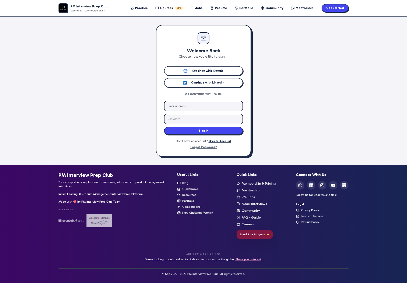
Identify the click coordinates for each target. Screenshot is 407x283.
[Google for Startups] (99, 220)
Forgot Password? (203, 147)
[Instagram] (322, 185)
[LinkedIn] (311, 185)
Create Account (220, 141)
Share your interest (248, 259)
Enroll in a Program (252, 234)
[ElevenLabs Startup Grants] (71, 220)
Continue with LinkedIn (207, 82)
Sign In (203, 130)
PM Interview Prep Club (86, 175)
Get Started (335, 8)
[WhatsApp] (300, 185)
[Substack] (344, 185)
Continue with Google (208, 70)
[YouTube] (333, 185)
